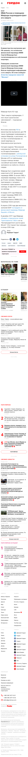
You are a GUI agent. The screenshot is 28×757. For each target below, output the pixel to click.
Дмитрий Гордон (21, 632)
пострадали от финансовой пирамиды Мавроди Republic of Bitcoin (13, 210)
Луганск (3, 651)
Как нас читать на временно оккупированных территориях (5, 688)
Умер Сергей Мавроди (8, 274)
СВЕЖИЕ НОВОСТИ (7, 459)
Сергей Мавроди (21, 245)
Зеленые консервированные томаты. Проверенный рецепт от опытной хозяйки (8, 305)
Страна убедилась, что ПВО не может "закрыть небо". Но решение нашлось (14, 410)
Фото (15, 615)
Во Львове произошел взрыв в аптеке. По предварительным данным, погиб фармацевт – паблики (13, 534)
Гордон (3, 7)
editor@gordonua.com (10, 700)
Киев (2, 632)
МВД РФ (15, 243)
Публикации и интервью (20, 599)
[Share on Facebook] (11, 239)
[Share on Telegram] (17, 239)
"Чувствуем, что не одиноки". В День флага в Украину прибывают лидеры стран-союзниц (13, 482)
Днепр (2, 646)
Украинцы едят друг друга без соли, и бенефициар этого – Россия (12, 324)
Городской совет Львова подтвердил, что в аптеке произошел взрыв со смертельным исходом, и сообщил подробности (14, 519)
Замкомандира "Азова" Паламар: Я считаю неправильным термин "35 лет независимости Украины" (15, 435)
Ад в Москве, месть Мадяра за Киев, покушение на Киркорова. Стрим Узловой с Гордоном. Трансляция (15, 444)
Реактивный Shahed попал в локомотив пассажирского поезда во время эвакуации (13, 505)
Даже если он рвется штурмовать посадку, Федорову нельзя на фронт (13, 339)
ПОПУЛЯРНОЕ (6, 405)
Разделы (16, 593)
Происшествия (5, 617)
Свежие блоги (6, 316)
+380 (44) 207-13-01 (10, 695)
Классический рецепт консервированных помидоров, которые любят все (13, 548)
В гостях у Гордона (19, 601)
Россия (3, 243)
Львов (2, 635)
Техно (2, 612)
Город (2, 629)
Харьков (3, 643)
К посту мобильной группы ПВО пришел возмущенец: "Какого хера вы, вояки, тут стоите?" (13, 331)
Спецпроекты (17, 625)
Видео (15, 617)
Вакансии (3, 675)
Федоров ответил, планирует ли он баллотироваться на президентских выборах (15, 427)
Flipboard (19, 657)
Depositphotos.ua (5, 721)
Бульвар (4, 290)
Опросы (16, 620)
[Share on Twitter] (14, 239)
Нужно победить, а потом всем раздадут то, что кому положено (13, 346)
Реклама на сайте (5, 680)
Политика (3, 599)
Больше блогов (14, 352)
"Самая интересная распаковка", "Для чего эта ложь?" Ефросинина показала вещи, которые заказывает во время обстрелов (15, 566)
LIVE (15, 609)
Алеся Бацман (20, 652)
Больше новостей (14, 539)
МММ (20, 243)
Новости (3, 593)
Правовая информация (7, 682)
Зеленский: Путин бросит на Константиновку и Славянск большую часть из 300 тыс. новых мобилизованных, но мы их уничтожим (14, 466)
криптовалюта (11, 245)
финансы (4, 245)
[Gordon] (13, 3)
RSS (18, 660)
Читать (22, 251)
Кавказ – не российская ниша (12, 319)
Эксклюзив (17, 612)
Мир (7, 7)
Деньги (3, 601)
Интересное (4, 623)
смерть (9, 243)
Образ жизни (4, 615)
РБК (17, 130)
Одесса (3, 638)
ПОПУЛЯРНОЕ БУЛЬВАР (9, 543)
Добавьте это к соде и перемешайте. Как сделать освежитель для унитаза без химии (15, 583)
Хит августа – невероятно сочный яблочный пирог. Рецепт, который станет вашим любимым (14, 556)
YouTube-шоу (17, 623)
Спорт (2, 607)
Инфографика (4, 620)
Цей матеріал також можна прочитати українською (14, 23)
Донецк (3, 640)
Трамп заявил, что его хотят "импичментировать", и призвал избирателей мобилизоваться (10, 527)
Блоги (15, 604)
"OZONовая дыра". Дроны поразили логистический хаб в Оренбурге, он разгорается (16, 512)
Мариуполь (4, 648)
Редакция (3, 677)
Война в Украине (5, 596)
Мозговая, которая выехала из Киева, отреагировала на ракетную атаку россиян (15, 575)
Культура (3, 609)
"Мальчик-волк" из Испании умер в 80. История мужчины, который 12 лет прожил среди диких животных (14, 418)
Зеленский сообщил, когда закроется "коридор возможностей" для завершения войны (12, 498)
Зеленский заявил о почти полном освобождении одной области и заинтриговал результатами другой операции (12, 491)
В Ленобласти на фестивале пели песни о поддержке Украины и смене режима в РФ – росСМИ (13, 474)
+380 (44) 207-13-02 (10, 697)
